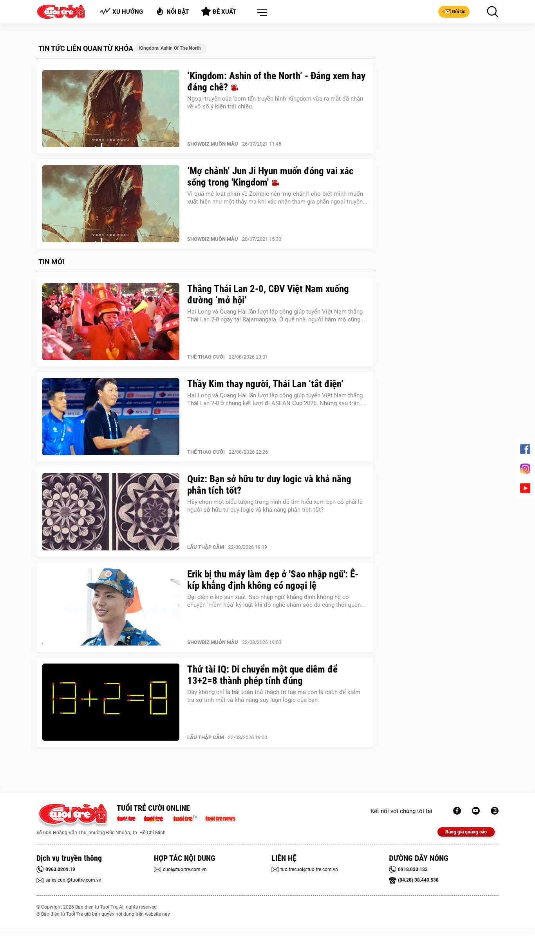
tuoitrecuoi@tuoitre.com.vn (309, 869)
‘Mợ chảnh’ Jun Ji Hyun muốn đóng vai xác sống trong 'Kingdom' (270, 176)
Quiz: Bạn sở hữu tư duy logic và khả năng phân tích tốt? (269, 484)
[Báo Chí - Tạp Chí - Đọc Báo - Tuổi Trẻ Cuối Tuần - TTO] (156, 818)
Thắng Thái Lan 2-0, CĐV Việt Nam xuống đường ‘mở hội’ (268, 294)
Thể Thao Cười (206, 357)
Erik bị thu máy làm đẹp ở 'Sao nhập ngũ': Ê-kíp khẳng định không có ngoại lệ (272, 579)
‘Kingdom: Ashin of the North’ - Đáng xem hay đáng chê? (276, 81)
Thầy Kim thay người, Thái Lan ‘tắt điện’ (265, 384)
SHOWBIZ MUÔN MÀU (212, 144)
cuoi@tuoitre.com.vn (185, 869)
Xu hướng (127, 11)
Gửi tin (459, 11)
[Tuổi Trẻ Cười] (495, 811)
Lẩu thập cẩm (205, 547)
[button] (260, 13)
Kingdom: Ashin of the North (170, 48)
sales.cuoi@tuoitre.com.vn (73, 880)
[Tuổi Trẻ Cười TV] (476, 811)
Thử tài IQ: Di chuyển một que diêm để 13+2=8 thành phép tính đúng (262, 675)
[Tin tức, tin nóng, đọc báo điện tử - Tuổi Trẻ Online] (128, 818)
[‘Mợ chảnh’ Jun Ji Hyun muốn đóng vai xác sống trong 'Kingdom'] (110, 204)
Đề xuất (224, 11)
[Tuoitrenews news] (220, 818)
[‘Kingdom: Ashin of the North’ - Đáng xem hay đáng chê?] (110, 109)
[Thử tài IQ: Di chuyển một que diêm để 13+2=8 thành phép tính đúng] (110, 702)
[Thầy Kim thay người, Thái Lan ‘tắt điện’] (110, 417)
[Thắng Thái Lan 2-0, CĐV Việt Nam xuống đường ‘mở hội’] (110, 322)
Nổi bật (177, 11)
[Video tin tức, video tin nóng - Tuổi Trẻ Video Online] (188, 818)
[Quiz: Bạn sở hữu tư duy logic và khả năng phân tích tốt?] (110, 512)
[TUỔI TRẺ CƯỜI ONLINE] (72, 816)
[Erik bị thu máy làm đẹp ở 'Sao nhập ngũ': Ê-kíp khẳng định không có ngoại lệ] (110, 607)
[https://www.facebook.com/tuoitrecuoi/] (457, 811)
